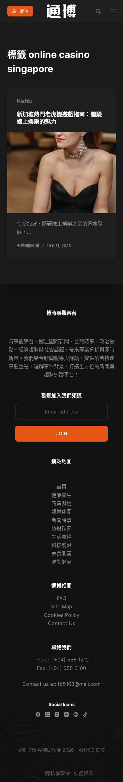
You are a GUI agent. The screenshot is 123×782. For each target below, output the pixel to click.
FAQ (61, 598)
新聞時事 (61, 520)
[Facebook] (38, 714)
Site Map (61, 606)
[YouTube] (66, 714)
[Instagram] (57, 714)
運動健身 (61, 562)
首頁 (61, 486)
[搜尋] (98, 11)
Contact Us (61, 623)
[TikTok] (85, 714)
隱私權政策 (51, 773)
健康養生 (61, 495)
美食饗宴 (61, 553)
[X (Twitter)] (47, 714)
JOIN (61, 434)
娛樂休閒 (61, 511)
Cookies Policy (61, 615)
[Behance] (75, 714)
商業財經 (61, 503)
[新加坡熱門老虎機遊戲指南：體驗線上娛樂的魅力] (61, 172)
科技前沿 (24, 101)
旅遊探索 (61, 528)
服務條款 (83, 773)
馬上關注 (20, 11)
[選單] (113, 11)
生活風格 (61, 537)
